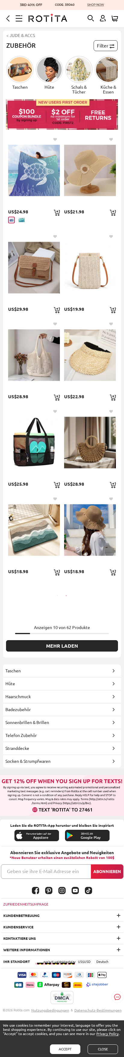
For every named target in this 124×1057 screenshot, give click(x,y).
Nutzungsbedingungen (50, 1010)
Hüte (10, 683)
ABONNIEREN (107, 871)
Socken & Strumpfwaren (28, 761)
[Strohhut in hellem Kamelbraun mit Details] (90, 355)
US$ (81, 962)
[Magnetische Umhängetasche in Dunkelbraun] (34, 267)
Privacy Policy (107, 1034)
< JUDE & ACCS (20, 35)
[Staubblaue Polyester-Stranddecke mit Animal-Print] (34, 170)
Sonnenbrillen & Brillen (27, 722)
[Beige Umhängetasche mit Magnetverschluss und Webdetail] (90, 267)
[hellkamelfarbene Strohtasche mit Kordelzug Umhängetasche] (90, 442)
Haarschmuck (18, 696)
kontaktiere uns (19, 938)
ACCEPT (65, 1049)
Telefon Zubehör (21, 735)
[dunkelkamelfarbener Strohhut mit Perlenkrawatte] (90, 530)
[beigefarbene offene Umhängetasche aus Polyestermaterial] (34, 355)
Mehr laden (62, 646)
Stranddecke (17, 748)
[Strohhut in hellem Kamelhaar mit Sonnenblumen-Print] (90, 170)
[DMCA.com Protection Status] (62, 998)
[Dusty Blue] (11, 220)
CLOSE (103, 1049)
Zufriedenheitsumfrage (25, 904)
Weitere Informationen (26, 950)
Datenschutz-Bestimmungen (98, 1010)
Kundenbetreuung (21, 916)
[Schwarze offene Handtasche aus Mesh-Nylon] (34, 442)
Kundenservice (18, 927)
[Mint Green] (21, 220)
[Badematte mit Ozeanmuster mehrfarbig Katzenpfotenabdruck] (34, 530)
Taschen (13, 670)
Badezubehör (18, 709)
